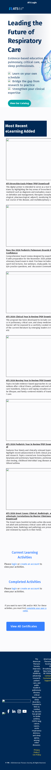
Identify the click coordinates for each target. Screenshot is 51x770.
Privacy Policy (37, 751)
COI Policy (37, 755)
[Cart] (40, 4)
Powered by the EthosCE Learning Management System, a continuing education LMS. (39, 768)
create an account (29, 564)
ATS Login (32, 3)
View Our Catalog (19, 103)
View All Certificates (24, 626)
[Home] (16, 7)
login (14, 564)
